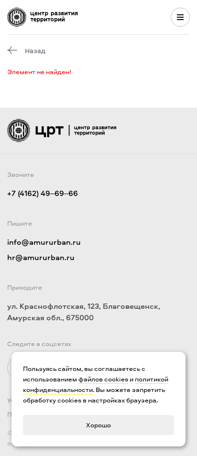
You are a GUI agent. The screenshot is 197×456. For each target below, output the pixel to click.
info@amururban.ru (44, 242)
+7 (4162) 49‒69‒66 (42, 193)
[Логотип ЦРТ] (42, 17)
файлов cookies (103, 378)
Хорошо (98, 424)
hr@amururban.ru (41, 257)
